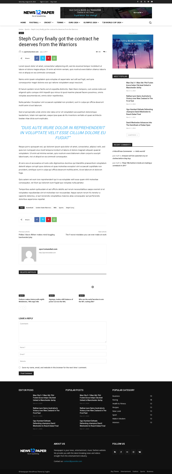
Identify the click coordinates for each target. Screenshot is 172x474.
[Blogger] (114, 451)
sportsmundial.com (31, 52)
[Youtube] (151, 1)
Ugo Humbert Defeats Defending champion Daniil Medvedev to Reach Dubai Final (139, 111)
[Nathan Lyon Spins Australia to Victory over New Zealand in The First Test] (118, 99)
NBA (55, 208)
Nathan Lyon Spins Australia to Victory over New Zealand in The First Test (139, 98)
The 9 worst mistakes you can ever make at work (86, 235)
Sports (27, 29)
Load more (132, 135)
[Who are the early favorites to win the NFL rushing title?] (92, 287)
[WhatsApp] (54, 58)
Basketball (29, 208)
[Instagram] (141, 1)
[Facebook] (137, 1)
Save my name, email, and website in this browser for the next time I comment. (54, 367)
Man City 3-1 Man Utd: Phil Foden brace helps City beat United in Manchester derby (139, 85)
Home (21, 29)
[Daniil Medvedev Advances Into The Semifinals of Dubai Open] (118, 125)
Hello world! (140, 151)
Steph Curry (70, 208)
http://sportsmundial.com (47, 253)
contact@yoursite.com (73, 461)
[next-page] (24, 307)
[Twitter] (144, 1)
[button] (150, 22)
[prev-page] (20, 307)
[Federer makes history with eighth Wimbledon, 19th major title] (32, 287)
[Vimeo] (148, 1)
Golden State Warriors (43, 208)
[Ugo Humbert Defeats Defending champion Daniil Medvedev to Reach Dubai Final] (118, 112)
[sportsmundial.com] (20, 52)
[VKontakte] (139, 451)
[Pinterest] (48, 58)
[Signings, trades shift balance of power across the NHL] (62, 287)
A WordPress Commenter (122, 151)
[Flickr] (127, 451)
